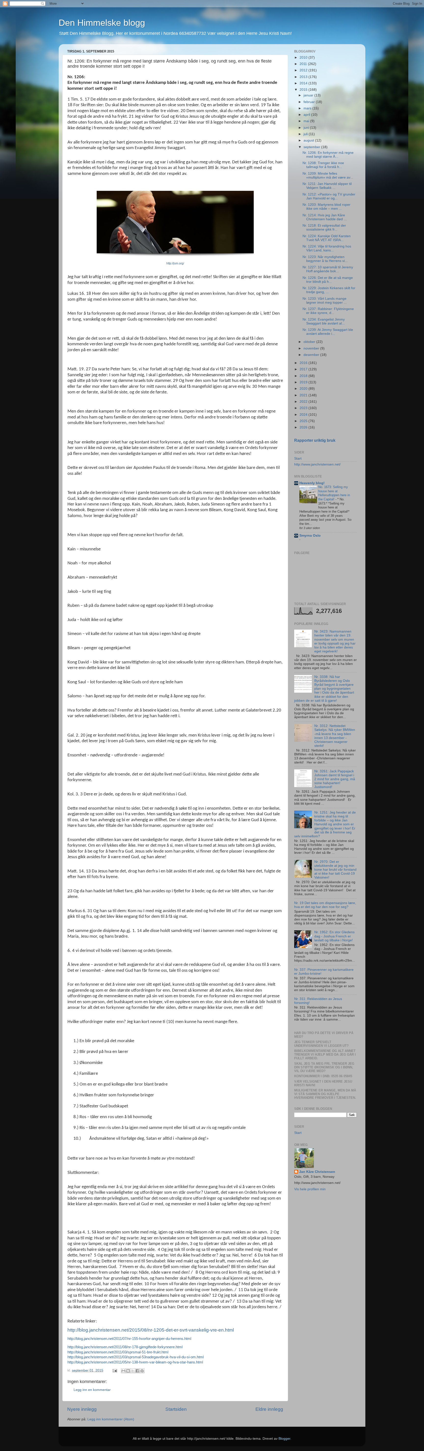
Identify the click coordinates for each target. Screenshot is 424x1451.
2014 (304, 83)
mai (307, 121)
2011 (304, 64)
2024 (304, 414)
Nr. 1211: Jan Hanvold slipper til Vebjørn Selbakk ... (327, 186)
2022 (304, 401)
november (312, 348)
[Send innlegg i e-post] (114, 1370)
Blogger (284, 1438)
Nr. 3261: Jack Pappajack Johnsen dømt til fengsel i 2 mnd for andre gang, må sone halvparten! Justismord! (334, 779)
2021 (304, 395)
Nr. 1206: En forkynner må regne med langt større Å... (328, 154)
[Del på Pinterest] (142, 1370)
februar (310, 102)
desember (312, 355)
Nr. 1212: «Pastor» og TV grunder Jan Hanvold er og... (329, 196)
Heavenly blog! (312, 483)
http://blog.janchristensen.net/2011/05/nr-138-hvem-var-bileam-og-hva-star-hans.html (135, 1362)
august (309, 140)
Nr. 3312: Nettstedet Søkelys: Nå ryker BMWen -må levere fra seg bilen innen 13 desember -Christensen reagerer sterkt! (334, 736)
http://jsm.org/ (175, 263)
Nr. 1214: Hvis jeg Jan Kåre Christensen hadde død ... (325, 217)
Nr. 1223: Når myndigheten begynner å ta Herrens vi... (325, 259)
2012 (304, 70)
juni (307, 128)
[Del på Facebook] (137, 1370)
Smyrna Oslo (310, 535)
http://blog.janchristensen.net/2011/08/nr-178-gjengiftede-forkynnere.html (125, 1347)
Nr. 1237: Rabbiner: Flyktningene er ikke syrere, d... (328, 311)
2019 (304, 382)
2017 (304, 369)
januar (309, 95)
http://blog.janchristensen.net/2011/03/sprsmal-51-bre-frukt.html (117, 1352)
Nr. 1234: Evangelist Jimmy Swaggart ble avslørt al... (324, 321)
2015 (304, 89)
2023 (304, 408)
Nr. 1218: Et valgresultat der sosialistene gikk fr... (324, 227)
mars (308, 108)
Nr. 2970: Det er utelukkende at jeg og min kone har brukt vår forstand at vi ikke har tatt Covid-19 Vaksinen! (335, 870)
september (312, 147)
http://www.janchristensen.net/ (317, 464)
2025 (304, 421)
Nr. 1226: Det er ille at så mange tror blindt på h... (328, 280)
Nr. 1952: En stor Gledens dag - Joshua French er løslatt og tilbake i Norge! (334, 936)
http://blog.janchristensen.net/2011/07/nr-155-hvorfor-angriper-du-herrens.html (129, 1339)
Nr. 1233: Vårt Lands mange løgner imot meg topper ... (325, 300)
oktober (310, 342)
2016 (304, 363)
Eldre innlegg (269, 1409)
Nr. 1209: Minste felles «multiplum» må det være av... (328, 175)
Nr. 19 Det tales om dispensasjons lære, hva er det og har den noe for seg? (325, 905)
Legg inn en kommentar (92, 1390)
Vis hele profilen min (310, 1189)
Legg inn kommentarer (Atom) (110, 1419)
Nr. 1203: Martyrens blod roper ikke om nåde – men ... (326, 206)
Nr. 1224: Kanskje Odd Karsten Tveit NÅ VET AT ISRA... (327, 238)
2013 (304, 77)
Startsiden (176, 1409)
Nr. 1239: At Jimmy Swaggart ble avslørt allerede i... (328, 332)
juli (306, 134)
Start (298, 458)
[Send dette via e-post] (123, 1370)
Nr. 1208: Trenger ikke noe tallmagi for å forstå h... (323, 165)
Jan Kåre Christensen (317, 1172)
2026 (304, 427)
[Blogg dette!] (128, 1370)
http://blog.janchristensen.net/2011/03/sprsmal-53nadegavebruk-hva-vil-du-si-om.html (135, 1357)
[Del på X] (132, 1370)
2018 (304, 376)
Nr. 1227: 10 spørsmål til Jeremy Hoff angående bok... (328, 269)
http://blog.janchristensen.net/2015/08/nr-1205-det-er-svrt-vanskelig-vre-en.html (150, 1330)
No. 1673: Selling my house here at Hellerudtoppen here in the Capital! (334, 493)
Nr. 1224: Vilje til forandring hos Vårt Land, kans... (327, 248)
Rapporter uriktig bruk (314, 440)
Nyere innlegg (82, 1409)
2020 (304, 388)
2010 (304, 57)
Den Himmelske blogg (102, 23)
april (307, 115)
